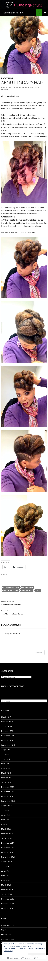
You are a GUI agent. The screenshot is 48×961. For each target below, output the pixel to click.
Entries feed (6, 934)
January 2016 (6, 782)
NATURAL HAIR (7, 78)
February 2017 (7, 722)
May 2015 (5, 819)
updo (38, 590)
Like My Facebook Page (12, 686)
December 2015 (7, 787)
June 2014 (5, 871)
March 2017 (6, 717)
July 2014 (5, 866)
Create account (7, 925)
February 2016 (7, 778)
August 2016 (6, 750)
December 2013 (7, 899)
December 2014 (7, 843)
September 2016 (8, 745)
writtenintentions (24, 87)
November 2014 (7, 847)
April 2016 (5, 768)
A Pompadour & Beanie (11, 603)
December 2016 (7, 731)
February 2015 (7, 833)
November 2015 (7, 792)
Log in (3, 930)
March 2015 (6, 829)
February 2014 (7, 889)
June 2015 (5, 815)
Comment (38, 652)
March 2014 (6, 885)
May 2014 (5, 875)
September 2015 (8, 801)
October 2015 (7, 796)
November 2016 (7, 736)
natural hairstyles (11, 587)
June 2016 (5, 759)
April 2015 (5, 824)
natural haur (27, 587)
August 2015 (6, 806)
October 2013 (7, 908)
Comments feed (7, 939)
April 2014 (5, 880)
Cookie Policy (8, 951)
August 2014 (6, 861)
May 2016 (5, 764)
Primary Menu (45, 12)
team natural (26, 590)
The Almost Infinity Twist (12, 612)
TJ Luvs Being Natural (12, 12)
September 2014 (8, 857)
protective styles (10, 590)
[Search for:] (24, 701)
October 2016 (7, 740)
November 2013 (7, 903)
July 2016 (5, 754)
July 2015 (5, 810)
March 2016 (6, 773)
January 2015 (6, 838)
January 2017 (6, 726)
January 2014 (6, 894)
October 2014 (7, 852)
